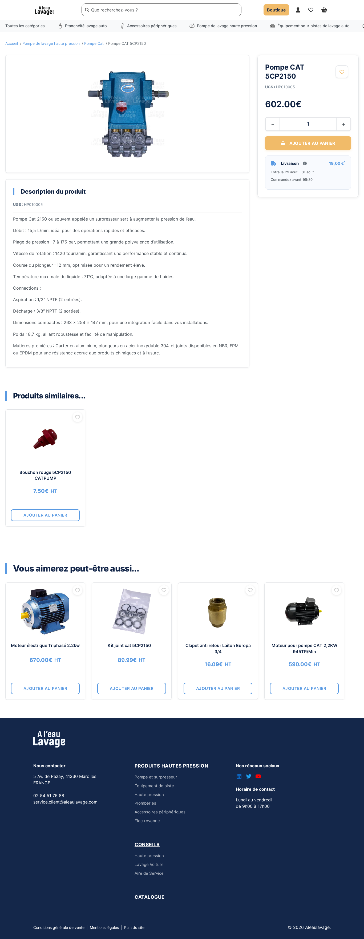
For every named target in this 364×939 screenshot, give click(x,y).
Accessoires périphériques (152, 25)
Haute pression (149, 794)
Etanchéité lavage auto (86, 25)
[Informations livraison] (305, 163)
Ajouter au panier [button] (45, 515)
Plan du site (134, 927)
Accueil (11, 43)
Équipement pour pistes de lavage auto (313, 25)
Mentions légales (104, 927)
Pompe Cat (94, 43)
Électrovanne (147, 820)
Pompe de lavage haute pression (227, 25)
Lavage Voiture (149, 864)
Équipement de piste (154, 785)
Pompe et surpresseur (156, 777)
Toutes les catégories (25, 25)
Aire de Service (149, 873)
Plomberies (145, 803)
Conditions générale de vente (58, 927)
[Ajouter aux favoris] (341, 71)
